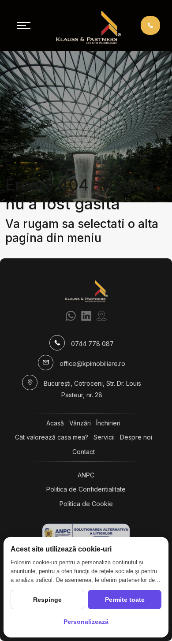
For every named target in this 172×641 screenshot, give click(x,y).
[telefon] (150, 25)
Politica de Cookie (86, 503)
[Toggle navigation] (24, 25)
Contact (83, 451)
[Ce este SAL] (86, 534)
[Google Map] (101, 316)
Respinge (47, 599)
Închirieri (108, 423)
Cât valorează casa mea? (51, 437)
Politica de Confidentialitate (86, 489)
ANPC (86, 475)
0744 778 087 (92, 343)
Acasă (55, 423)
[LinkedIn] (86, 316)
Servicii (104, 437)
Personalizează (86, 621)
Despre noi (136, 437)
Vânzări (80, 423)
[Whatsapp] (71, 316)
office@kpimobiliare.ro (92, 363)
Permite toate (125, 599)
